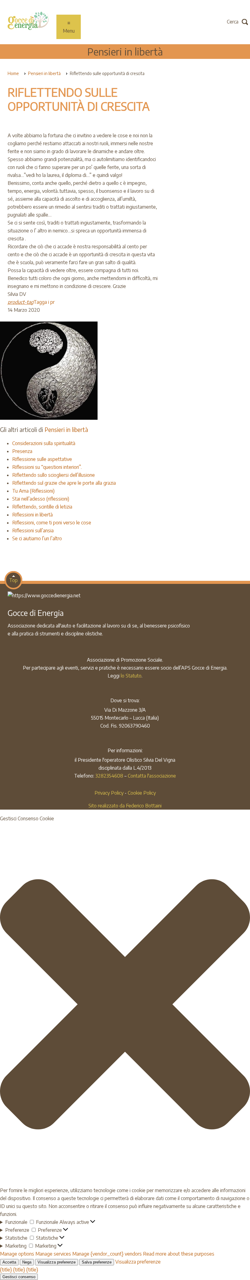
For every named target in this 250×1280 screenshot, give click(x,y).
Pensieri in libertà (125, 51)
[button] (125, 1004)
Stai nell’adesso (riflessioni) (40, 499)
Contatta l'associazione (152, 776)
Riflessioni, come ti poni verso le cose (51, 523)
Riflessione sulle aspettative (42, 459)
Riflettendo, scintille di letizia (42, 507)
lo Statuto (131, 676)
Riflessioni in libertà (32, 515)
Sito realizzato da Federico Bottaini (125, 806)
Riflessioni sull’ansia (33, 530)
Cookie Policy (142, 793)
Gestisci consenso (18, 1277)
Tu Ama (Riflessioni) (33, 491)
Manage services (53, 1254)
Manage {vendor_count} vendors (107, 1254)
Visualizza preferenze (57, 1262)
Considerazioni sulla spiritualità (43, 443)
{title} (6, 1270)
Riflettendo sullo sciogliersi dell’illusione (53, 475)
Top (13, 580)
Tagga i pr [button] (31, 302)
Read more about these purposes (178, 1254)
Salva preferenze (97, 1262)
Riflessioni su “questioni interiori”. (47, 467)
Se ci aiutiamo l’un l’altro (37, 538)
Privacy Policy (109, 793)
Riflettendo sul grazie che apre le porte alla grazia (64, 483)
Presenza (22, 451)
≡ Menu (69, 27)
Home (13, 73)
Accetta (9, 1262)
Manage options (17, 1254)
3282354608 (109, 776)
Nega (26, 1262)
